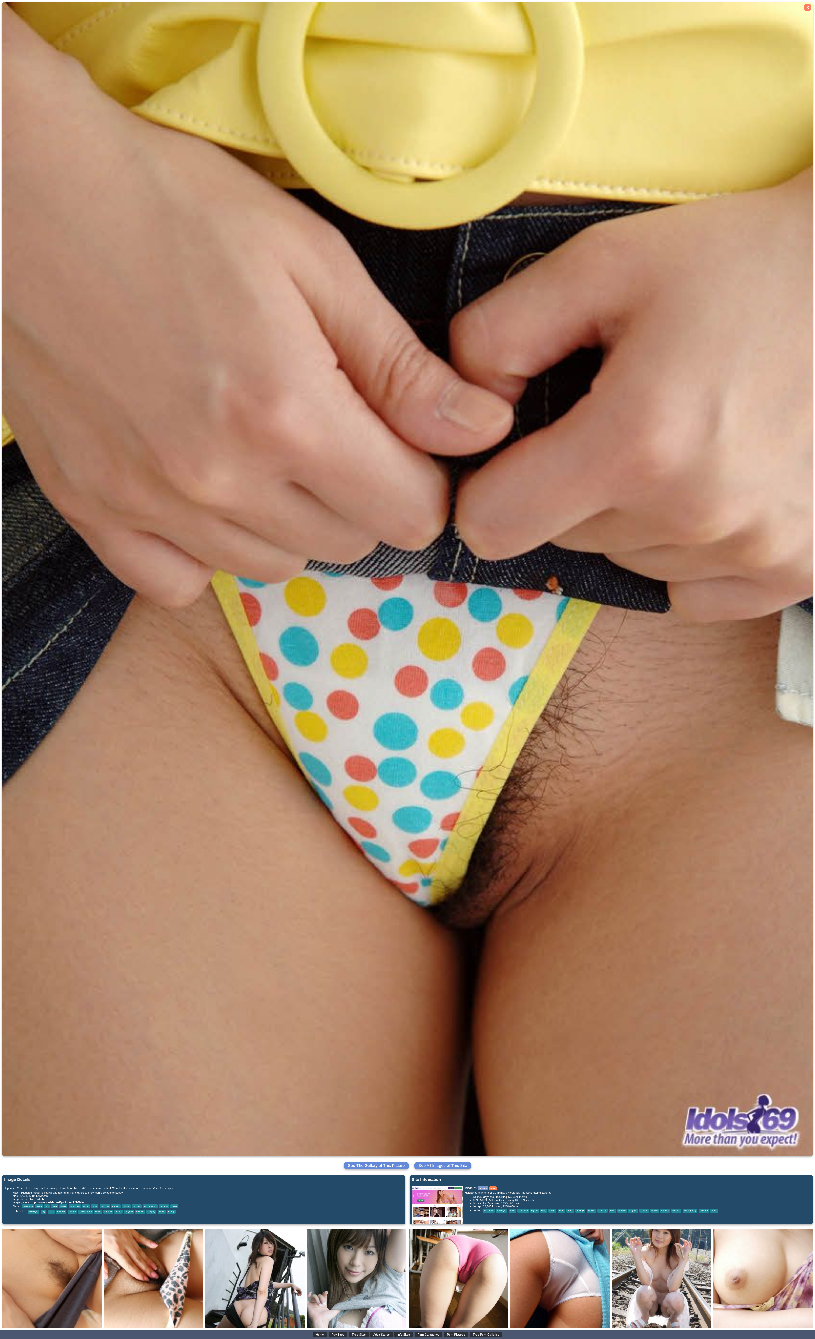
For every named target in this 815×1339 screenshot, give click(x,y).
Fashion (140, 1211)
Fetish (98, 1211)
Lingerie (129, 1211)
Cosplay (151, 1211)
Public (162, 1211)
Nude (86, 1206)
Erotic (94, 1206)
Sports (118, 1211)
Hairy (51, 1211)
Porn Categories (428, 1334)
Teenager (33, 1211)
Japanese (28, 1206)
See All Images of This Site (442, 1165)
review (483, 1188)
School (72, 1211)
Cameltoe (523, 1210)
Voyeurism (75, 1206)
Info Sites (403, 1334)
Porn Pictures (456, 1334)
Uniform (644, 1210)
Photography (150, 1206)
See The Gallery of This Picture (376, 1165)
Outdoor (164, 1206)
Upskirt (126, 1206)
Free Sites (359, 1334)
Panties (115, 1206)
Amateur (61, 1211)
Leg (43, 1211)
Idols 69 (40, 1199)
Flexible (108, 1211)
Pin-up (171, 1211)
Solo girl (105, 1206)
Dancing (603, 1210)
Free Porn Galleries (486, 1334)
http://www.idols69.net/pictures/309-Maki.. (58, 1202)
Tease (174, 1206)
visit (493, 1188)
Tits (47, 1206)
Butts (54, 1206)
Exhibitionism (85, 1211)
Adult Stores (381, 1334)
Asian (39, 1206)
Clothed (137, 1206)
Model (63, 1206)
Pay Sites (338, 1334)
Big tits (534, 1210)
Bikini (612, 1210)
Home (320, 1334)
